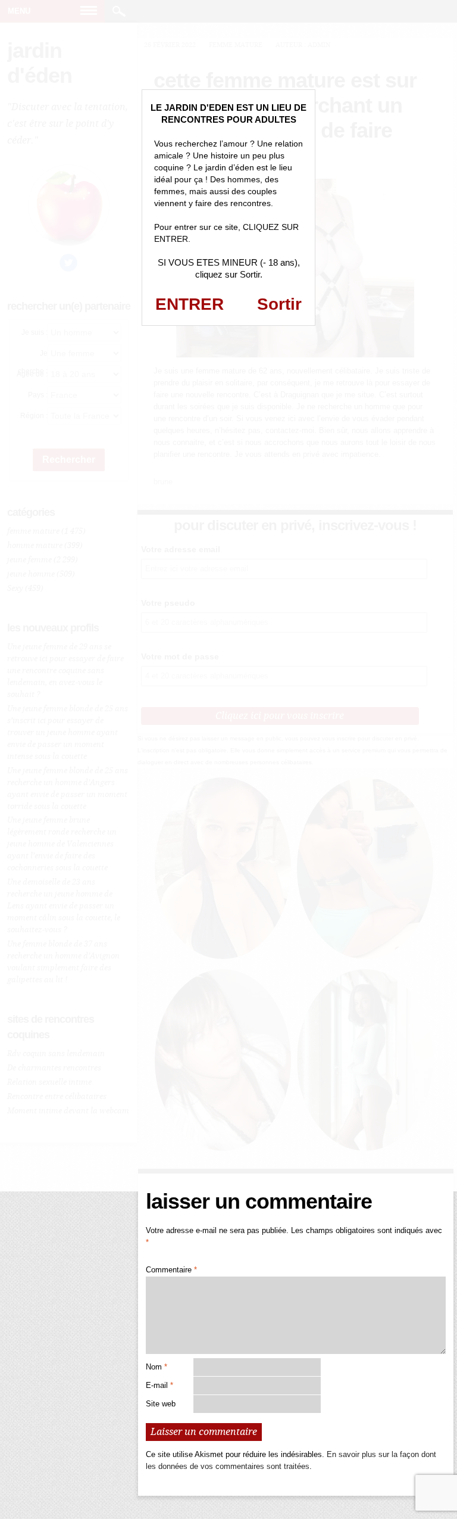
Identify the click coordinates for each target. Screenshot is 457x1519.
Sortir (279, 304)
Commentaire (171, 1269)
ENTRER (189, 304)
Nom (156, 1366)
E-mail (159, 1385)
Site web (161, 1403)
